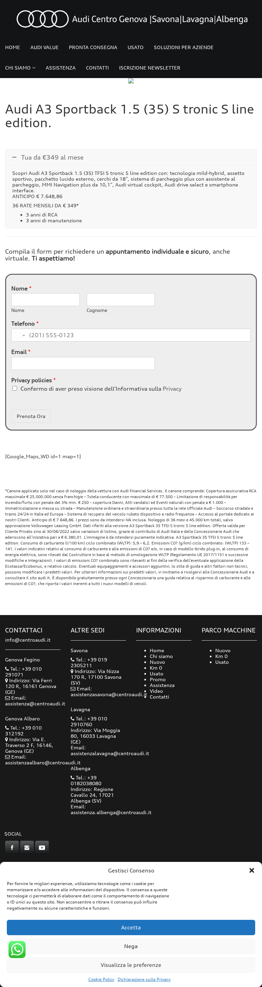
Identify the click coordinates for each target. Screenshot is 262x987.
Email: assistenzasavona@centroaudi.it (109, 691)
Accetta (131, 927)
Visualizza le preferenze (131, 965)
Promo (158, 679)
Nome (21, 288)
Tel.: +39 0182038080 (86, 780)
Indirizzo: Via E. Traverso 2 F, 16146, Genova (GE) (29, 745)
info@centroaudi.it (27, 640)
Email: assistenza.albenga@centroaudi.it (111, 809)
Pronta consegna (93, 47)
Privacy (172, 388)
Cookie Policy (101, 979)
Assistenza (61, 68)
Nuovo (157, 662)
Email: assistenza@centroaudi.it (35, 700)
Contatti (97, 68)
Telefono (25, 323)
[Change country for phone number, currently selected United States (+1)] (19, 335)
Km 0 (156, 668)
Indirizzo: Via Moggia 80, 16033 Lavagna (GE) (95, 736)
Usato (136, 47)
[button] (251, 870)
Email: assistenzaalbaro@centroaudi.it (43, 759)
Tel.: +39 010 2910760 (89, 721)
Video (156, 691)
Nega (131, 946)
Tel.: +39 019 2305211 (89, 662)
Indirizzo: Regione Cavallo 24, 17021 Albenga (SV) (92, 795)
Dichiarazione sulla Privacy (144, 979)
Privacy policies (33, 380)
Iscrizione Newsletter (149, 68)
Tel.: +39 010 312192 (23, 730)
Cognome (97, 310)
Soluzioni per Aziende (184, 47)
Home (12, 47)
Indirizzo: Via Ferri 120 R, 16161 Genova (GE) (30, 686)
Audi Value (44, 47)
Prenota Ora (31, 416)
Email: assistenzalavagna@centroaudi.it (110, 750)
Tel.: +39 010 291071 (23, 671)
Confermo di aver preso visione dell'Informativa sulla (100, 388)
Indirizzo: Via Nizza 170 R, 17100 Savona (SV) (96, 677)
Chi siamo (18, 68)
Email (21, 351)
